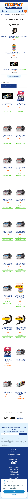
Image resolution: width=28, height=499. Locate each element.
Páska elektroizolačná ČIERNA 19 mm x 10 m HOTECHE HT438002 (7, 328)
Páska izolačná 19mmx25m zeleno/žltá (11, 69)
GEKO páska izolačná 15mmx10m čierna (7, 296)
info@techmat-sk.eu (14, 451)
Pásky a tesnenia (8, 14)
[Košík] (25, 11)
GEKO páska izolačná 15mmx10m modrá (20, 200)
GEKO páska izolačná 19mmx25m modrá (7, 168)
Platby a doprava (14, 472)
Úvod (2, 14)
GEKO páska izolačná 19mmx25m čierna (20, 136)
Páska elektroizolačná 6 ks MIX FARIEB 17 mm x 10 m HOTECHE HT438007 (14, 53)
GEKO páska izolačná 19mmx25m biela (20, 360)
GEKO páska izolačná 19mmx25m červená (7, 200)
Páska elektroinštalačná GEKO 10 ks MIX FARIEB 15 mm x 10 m (20, 393)
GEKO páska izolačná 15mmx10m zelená (20, 264)
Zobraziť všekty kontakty (14, 459)
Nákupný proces (14, 471)
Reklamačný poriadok (14, 474)
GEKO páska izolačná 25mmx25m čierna (7, 264)
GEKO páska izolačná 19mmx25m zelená (7, 232)
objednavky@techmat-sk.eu (10, 1)
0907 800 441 (21, 1)
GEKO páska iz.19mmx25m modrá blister (21, 105)
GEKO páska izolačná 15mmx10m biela (7, 136)
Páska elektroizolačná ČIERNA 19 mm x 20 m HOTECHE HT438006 (14, 37)
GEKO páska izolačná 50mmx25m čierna (20, 232)
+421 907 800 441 (14, 457)
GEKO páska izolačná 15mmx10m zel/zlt (7, 392)
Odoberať (23, 433)
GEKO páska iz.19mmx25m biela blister (7, 360)
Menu (5, 11)
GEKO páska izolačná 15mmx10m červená (20, 168)
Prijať (14, 491)
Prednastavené (5, 82)
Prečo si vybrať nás (14, 469)
